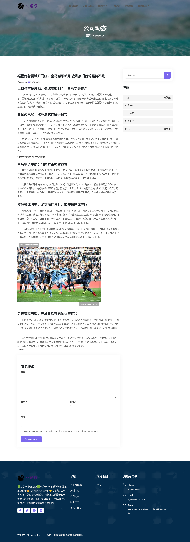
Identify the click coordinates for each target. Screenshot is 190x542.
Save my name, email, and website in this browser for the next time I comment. (61, 431)
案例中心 (102, 6)
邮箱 (73, 402)
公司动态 (115, 6)
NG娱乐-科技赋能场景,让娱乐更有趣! (64, 535)
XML (99, 485)
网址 (23, 417)
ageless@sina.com (136, 499)
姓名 (24, 402)
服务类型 (128, 6)
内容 (23, 372)
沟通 (143, 6)
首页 (88, 36)
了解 (88, 6)
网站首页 (73, 6)
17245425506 (134, 489)
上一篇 (20, 349)
